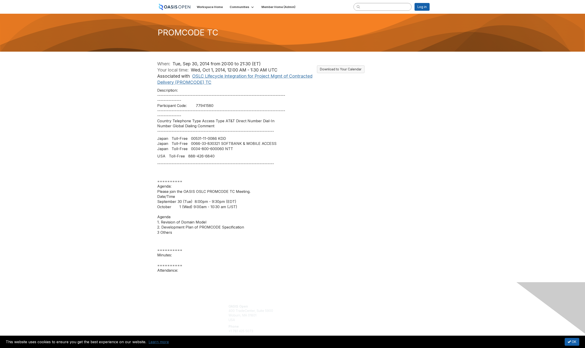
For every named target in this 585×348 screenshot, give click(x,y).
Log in (422, 7)
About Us (367, 306)
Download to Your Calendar (341, 69)
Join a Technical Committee (315, 320)
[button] (242, 6)
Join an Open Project (310, 313)
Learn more (159, 342)
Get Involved (304, 306)
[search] (358, 6)
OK (573, 342)
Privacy (366, 311)
